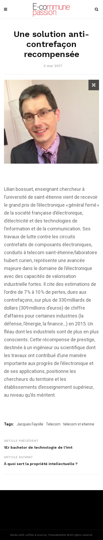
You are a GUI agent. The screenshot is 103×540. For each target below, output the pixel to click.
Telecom (53, 424)
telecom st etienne (78, 424)
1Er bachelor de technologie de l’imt (38, 447)
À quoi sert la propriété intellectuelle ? (41, 464)
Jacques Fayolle (30, 424)
